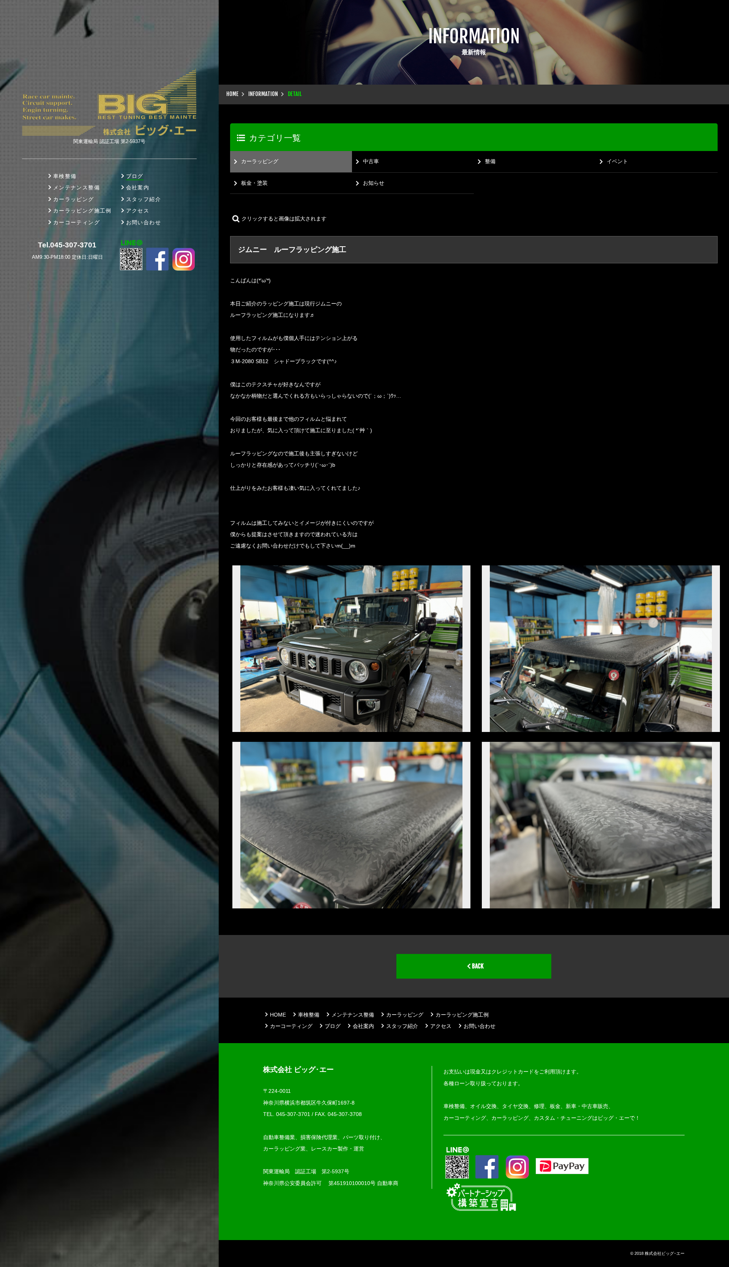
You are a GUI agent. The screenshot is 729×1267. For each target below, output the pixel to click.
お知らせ (373, 183)
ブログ (135, 176)
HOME (232, 94)
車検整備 (65, 176)
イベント (617, 161)
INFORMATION (263, 94)
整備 (490, 161)
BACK (477, 966)
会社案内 (138, 187)
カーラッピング (73, 199)
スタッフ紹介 (143, 199)
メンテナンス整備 (76, 187)
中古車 (371, 161)
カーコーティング (76, 222)
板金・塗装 (254, 183)
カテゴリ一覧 (275, 138)
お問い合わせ (143, 222)
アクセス (138, 211)
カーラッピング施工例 (82, 211)
